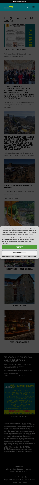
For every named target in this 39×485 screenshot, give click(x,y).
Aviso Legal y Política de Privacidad (25, 256)
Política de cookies (8, 256)
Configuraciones (19, 252)
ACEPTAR (19, 247)
